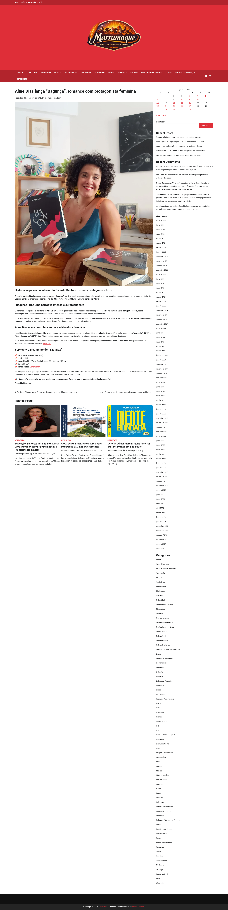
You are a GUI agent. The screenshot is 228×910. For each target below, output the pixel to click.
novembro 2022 (162, 423)
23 (182, 106)
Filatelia (159, 703)
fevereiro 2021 (161, 517)
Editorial (159, 676)
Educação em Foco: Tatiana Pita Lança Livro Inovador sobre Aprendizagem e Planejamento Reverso (37, 446)
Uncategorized (162, 874)
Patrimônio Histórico (164, 807)
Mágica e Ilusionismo (164, 753)
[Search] (210, 76)
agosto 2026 (161, 220)
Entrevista (86, 73)
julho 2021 (160, 495)
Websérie (160, 883)
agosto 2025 (161, 274)
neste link (47, 343)
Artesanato (160, 573)
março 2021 (161, 513)
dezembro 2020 (162, 526)
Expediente (22, 79)
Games (159, 717)
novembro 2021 (162, 477)
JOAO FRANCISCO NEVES (166, 194)
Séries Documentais (164, 843)
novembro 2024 (162, 315)
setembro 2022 (162, 432)
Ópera (158, 793)
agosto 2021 (161, 490)
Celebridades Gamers (164, 604)
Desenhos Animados (164, 658)
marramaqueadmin (53, 98)
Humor (159, 730)
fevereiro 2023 (161, 409)
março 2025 (161, 297)
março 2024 (161, 351)
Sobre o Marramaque (185, 73)
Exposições (160, 694)
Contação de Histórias (165, 627)
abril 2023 (160, 400)
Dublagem (160, 667)
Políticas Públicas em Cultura (168, 820)
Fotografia (160, 712)
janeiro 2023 (161, 414)
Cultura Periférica (163, 645)
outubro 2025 (161, 265)
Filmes (168, 73)
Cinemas (159, 613)
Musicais (159, 784)
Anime (158, 559)
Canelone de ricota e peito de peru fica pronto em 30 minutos (180, 151)
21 (166, 106)
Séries (111, 73)
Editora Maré (35, 367)
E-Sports (159, 672)
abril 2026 (160, 238)
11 (198, 99)
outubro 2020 (161, 535)
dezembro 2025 (162, 256)
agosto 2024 (161, 328)
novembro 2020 (162, 531)
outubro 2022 (161, 427)
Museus (159, 766)
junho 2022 (160, 445)
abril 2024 (160, 346)
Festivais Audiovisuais (165, 699)
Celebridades (71, 73)
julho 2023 (160, 387)
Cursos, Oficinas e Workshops (168, 649)
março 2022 (161, 459)
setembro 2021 (162, 486)
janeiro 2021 (161, 522)
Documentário (161, 663)
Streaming (99, 73)
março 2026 (161, 243)
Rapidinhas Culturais (51, 73)
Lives (158, 748)
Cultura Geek (161, 636)
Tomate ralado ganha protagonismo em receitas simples (178, 137)
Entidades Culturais (164, 681)
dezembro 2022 (162, 418)
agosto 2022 (161, 436)
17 (190, 103)
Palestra (159, 798)
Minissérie (160, 762)
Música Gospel (162, 780)
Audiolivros (160, 582)
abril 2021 (160, 508)
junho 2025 (160, 283)
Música (20, 73)
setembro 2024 (162, 324)
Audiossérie (161, 586)
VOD (158, 879)
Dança (158, 654)
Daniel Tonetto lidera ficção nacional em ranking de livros (179, 146)
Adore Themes (138, 907)
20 (158, 106)
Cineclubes (160, 609)
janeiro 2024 (161, 360)
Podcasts (160, 816)
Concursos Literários (151, 73)
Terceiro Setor (161, 861)
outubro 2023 (161, 373)
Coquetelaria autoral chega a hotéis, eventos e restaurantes (180, 155)
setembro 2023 (162, 378)
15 (174, 103)
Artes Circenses (162, 564)
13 (158, 103)
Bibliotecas (160, 591)
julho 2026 (160, 225)
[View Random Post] (206, 76)
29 (174, 109)
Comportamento (162, 618)
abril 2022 (160, 454)
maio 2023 (160, 396)
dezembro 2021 (162, 472)
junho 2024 (160, 337)
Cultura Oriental (162, 640)
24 (190, 106)
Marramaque (104, 907)
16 (182, 103)
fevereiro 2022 (161, 463)
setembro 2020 (162, 540)
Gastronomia (161, 721)
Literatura (32, 73)
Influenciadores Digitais (165, 735)
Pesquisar (160, 122)
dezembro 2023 (162, 364)
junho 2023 (160, 391)
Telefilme (159, 856)
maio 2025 (160, 288)
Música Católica (162, 775)
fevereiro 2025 (161, 301)
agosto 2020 (161, 544)
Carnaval (159, 595)
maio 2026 (160, 234)
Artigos (134, 73)
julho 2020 (160, 549)
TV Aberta (122, 73)
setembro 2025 (162, 270)
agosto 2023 (161, 382)
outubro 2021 (161, 481)
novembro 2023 (162, 369)
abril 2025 (160, 292)
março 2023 (161, 405)
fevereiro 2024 (161, 355)
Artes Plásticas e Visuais (166, 569)
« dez (158, 115)
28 (166, 109)
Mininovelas (161, 757)
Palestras (160, 802)
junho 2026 (160, 229)
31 (190, 109)
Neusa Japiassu (162, 183)
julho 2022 (160, 441)
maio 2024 (160, 342)
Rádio (158, 825)
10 (190, 99)
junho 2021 (160, 499)
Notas (158, 789)
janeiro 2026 (161, 252)
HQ (157, 726)
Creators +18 (161, 631)
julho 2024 (160, 333)
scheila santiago (162, 206)
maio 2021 (160, 504)
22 (174, 106)
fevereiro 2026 (161, 247)
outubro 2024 (161, 319)
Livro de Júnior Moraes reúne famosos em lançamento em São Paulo (128, 445)
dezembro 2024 (162, 310)
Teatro (158, 852)
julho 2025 (160, 279)
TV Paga (159, 870)
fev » (164, 115)
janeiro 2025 (161, 306)
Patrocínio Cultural (163, 811)
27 (158, 109)
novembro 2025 (162, 261)
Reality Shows (161, 834)
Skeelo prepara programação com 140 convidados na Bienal (180, 142)
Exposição (160, 690)
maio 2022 (160, 450)
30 (182, 109)
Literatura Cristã (162, 744)
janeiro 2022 (161, 468)
